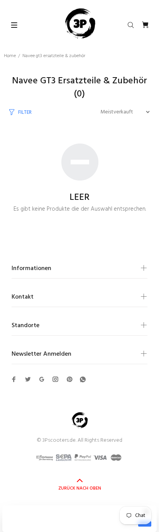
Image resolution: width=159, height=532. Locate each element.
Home (10, 56)
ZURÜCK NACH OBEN (79, 488)
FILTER (25, 112)
